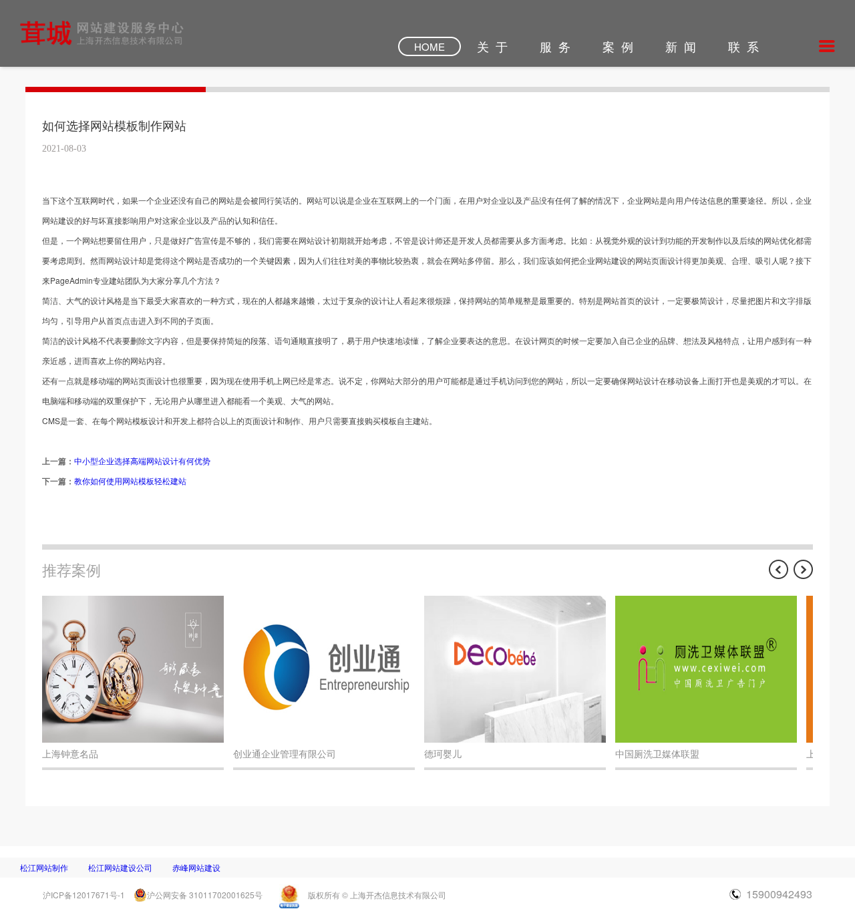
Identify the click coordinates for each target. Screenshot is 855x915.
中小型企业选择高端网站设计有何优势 (142, 460)
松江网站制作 (44, 867)
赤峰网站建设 (196, 867)
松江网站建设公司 (120, 867)
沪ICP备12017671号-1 (84, 894)
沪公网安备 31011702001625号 (205, 894)
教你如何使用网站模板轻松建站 (130, 480)
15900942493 (779, 894)
